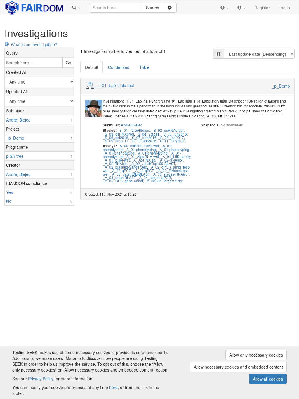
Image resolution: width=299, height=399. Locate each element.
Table (144, 67)
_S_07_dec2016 (143, 137)
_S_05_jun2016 (174, 133)
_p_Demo (281, 86)
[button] (76, 7)
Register (262, 8)
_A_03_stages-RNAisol (170, 173)
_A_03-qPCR (120, 170)
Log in (284, 8)
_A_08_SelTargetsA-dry (164, 180)
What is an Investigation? (34, 44)
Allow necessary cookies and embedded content (238, 367)
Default (91, 67)
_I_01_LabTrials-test (115, 85)
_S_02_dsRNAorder (168, 130)
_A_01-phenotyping (140, 149)
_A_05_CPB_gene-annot (123, 180)
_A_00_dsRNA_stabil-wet (138, 145)
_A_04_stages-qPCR (154, 177)
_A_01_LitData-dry (175, 156)
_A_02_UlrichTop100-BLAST (152, 163)
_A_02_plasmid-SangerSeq (125, 166)
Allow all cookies (268, 379)
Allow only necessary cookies (256, 355)
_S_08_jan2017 (171, 137)
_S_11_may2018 (171, 140)
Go (68, 62)
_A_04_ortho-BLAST (119, 177)
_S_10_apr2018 (143, 140)
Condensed (118, 67)
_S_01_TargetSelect (133, 130)
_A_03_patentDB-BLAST (130, 173)
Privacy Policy (40, 378)
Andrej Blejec (131, 124)
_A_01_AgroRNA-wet (141, 156)
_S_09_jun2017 (115, 140)
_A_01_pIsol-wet (116, 159)
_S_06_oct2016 (115, 137)
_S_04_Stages (147, 133)
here (113, 387)
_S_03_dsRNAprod (118, 133)
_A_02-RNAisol (143, 159)
